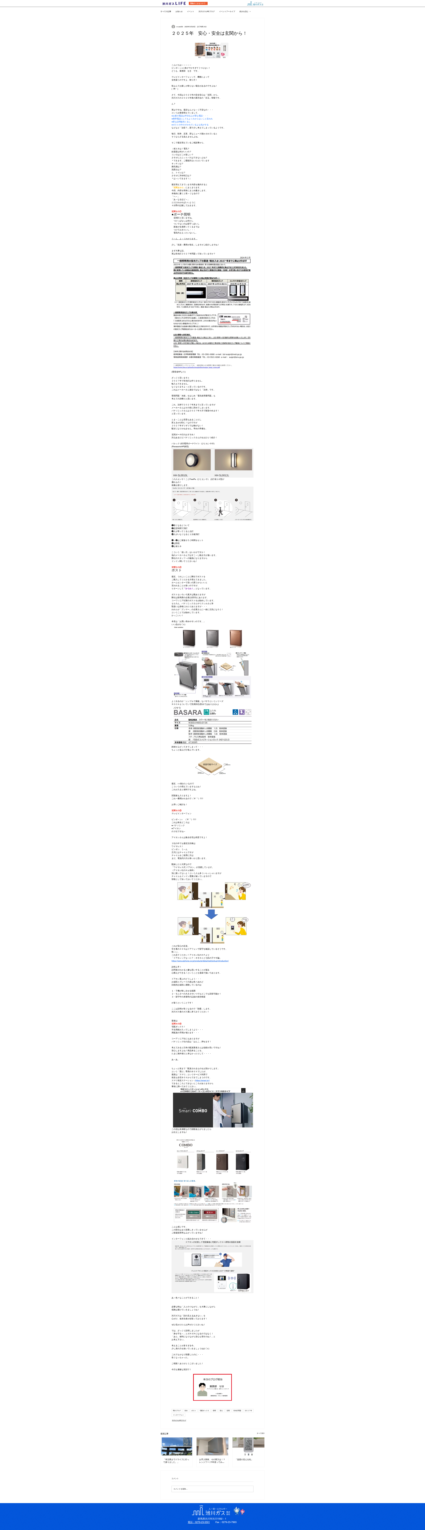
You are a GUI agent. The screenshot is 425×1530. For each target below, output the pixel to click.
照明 (214, 1410)
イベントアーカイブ (227, 11)
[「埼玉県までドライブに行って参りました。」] (177, 1446)
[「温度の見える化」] (248, 1446)
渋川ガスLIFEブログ (207, 11)
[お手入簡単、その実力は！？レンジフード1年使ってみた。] (213, 1446)
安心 (221, 1410)
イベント (190, 11)
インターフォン (178, 1415)
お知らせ (179, 11)
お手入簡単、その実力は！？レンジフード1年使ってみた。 (212, 1460)
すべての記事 (165, 11)
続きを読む (244, 11)
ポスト (193, 1410)
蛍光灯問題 (237, 1410)
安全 (186, 1410)
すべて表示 (261, 1433)
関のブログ (177, 1410)
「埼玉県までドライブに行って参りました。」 (176, 1460)
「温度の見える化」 (244, 1459)
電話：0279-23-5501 (199, 1522)
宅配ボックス (204, 1410)
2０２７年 (248, 1410)
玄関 (228, 1410)
